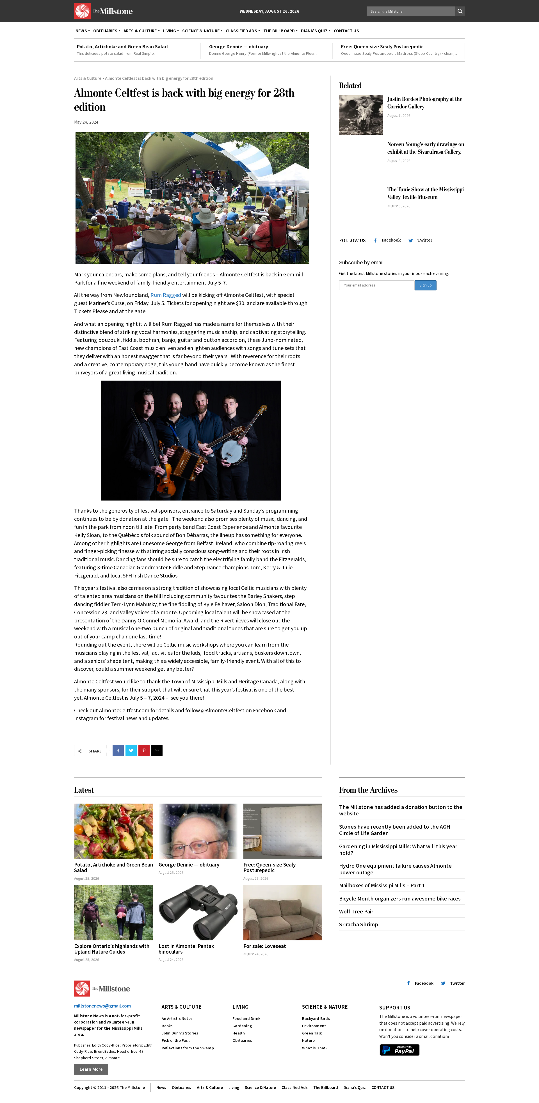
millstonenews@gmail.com (102, 1006)
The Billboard (325, 1087)
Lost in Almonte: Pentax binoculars (186, 948)
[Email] (157, 750)
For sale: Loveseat (264, 945)
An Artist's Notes (177, 1018)
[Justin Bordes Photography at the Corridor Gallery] (361, 115)
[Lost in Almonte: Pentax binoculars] (198, 912)
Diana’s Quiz (355, 1087)
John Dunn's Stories (180, 1033)
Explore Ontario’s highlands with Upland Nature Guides (111, 948)
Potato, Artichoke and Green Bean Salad (122, 46)
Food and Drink (246, 1018)
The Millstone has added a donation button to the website (400, 810)
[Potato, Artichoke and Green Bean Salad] (113, 831)
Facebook (391, 240)
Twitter (424, 240)
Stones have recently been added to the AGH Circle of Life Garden (394, 829)
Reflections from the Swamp (188, 1047)
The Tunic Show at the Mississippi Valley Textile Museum (425, 193)
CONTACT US (382, 1087)
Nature (308, 1040)
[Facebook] (118, 750)
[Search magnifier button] (460, 11)
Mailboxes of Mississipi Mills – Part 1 (382, 885)
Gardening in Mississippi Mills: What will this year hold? (398, 849)
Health (238, 1033)
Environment (314, 1025)
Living (240, 1006)
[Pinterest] (144, 750)
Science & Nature (325, 1006)
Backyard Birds (316, 1018)
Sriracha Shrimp (358, 924)
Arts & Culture (87, 78)
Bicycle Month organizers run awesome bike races (400, 898)
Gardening (242, 1025)
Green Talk (312, 1033)
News (161, 1087)
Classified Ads (295, 1087)
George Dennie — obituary (238, 46)
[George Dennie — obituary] (198, 831)
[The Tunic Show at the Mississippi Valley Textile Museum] (361, 205)
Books (167, 1025)
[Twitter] (131, 750)
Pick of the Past (176, 1040)
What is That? (315, 1047)
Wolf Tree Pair (356, 911)
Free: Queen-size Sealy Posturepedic (382, 46)
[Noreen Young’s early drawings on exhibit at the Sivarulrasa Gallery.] (361, 160)
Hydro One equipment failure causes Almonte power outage (395, 868)
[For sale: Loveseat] (282, 912)
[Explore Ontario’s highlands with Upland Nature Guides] (113, 912)
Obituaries (242, 1040)
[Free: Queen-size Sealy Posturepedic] (282, 831)
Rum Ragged (165, 294)
